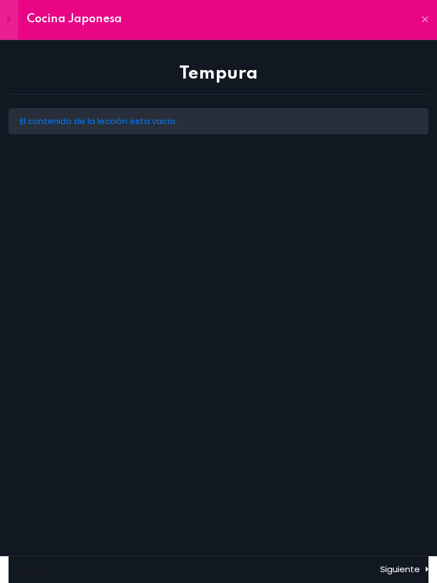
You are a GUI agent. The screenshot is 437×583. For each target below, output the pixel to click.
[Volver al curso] (425, 20)
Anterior (34, 569)
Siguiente (400, 569)
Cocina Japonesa (74, 19)
